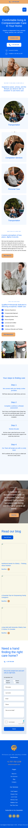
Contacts (14, 782)
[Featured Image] (14, 551)
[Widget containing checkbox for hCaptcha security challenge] (14, 722)
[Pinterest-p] (17, 816)
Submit (14, 729)
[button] (14, 2)
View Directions (14, 757)
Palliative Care (14, 802)
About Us (14, 773)
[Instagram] (10, 816)
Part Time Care (14, 805)
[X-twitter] (14, 816)
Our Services (14, 776)
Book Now (14, 515)
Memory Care (14, 799)
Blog (14, 779)
